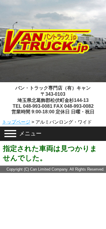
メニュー (30, 133)
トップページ (16, 121)
